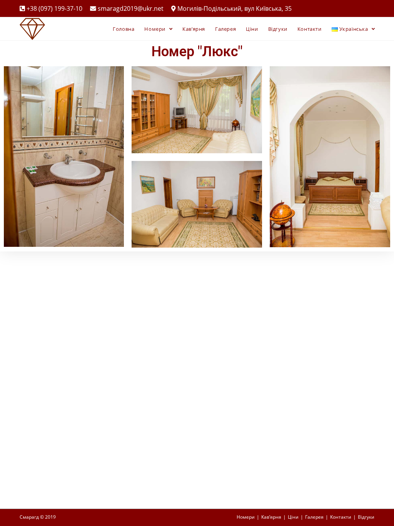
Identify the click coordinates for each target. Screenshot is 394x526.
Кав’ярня (271, 517)
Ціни (293, 517)
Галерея (314, 517)
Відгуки (366, 517)
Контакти (340, 517)
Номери (246, 517)
